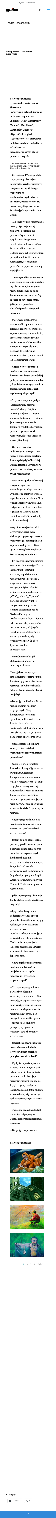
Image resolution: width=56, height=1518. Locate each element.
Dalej (40, 1264)
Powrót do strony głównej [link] (19, 23)
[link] (12, 10)
